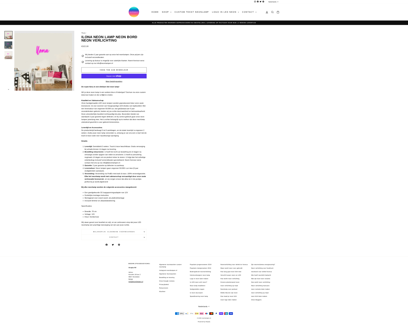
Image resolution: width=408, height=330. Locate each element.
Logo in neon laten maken (199, 278)
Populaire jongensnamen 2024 (201, 264)
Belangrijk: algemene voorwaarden (114, 231)
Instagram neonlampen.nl (168, 270)
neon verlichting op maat (229, 285)
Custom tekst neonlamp (192, 12)
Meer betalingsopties (114, 81)
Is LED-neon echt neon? (198, 282)
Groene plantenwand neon (229, 282)
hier (103, 95)
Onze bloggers (256, 300)
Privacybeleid (164, 284)
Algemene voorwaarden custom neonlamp (170, 266)
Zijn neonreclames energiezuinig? (263, 264)
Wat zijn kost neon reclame (260, 278)
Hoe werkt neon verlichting (229, 278)
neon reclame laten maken (260, 289)
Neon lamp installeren (197, 285)
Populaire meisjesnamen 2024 (200, 268)
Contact (248, 12)
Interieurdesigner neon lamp (200, 275)
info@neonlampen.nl (136, 281)
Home (155, 12)
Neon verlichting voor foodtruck (262, 268)
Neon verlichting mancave (260, 285)
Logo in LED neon (224, 12)
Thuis (83, 33)
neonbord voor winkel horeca (261, 271)
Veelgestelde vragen (197, 289)
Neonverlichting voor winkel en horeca (234, 264)
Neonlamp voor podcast (228, 289)
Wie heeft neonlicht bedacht (261, 275)
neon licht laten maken (259, 296)
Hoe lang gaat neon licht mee (230, 271)
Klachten (162, 291)
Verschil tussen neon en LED (230, 275)
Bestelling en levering (166, 277)
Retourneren (163, 288)
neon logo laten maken (228, 300)
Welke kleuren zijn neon (228, 293)
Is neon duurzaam (196, 293)
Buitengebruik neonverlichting (200, 271)
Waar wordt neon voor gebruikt (231, 268)
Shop (166, 12)
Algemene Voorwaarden (167, 274)
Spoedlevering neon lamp (199, 296)
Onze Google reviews (166, 281)
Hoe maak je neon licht (228, 296)
